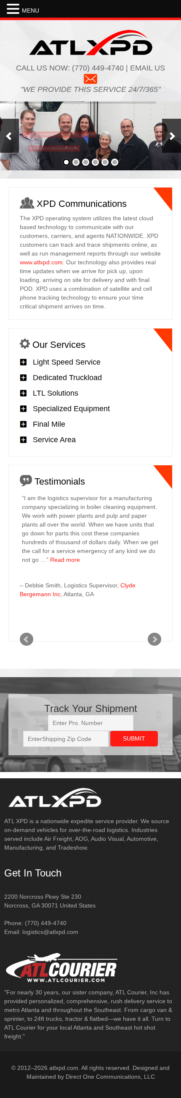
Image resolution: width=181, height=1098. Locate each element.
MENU (30, 10)
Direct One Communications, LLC (110, 1076)
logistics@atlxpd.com (50, 931)
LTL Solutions (55, 393)
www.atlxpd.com (41, 262)
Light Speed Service (67, 362)
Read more (65, 559)
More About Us (141, 165)
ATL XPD (91, 42)
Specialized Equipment (71, 408)
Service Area (54, 440)
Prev (26, 639)
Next (154, 639)
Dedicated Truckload (67, 377)
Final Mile (49, 424)
